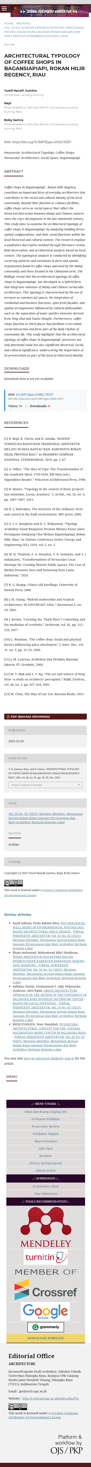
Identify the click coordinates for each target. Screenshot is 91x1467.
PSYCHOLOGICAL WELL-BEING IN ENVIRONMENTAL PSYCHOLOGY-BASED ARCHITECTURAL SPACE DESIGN (49, 927)
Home (8, 23)
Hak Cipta (46, 1148)
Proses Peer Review (45, 1126)
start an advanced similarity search (49, 1058)
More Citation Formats (26, 785)
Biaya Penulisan (45, 1141)
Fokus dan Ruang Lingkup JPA (45, 1112)
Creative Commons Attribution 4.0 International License (43, 1415)
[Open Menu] (4, 8)
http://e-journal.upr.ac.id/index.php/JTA (50, 1398)
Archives (23, 23)
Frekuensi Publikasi (45, 1119)
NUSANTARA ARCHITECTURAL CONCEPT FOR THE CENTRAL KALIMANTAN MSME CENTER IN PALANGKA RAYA (49, 1028)
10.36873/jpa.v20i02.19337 (34, 394)
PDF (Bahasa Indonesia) (30, 716)
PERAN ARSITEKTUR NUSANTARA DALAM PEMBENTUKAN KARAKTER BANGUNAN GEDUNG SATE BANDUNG (48, 961)
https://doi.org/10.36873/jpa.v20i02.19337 (41, 142)
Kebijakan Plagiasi (46, 1134)
